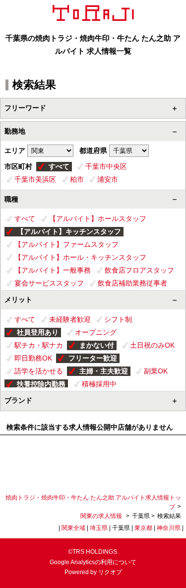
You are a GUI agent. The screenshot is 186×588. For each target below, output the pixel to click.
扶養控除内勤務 (41, 384)
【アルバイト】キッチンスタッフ (69, 231)
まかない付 (96, 345)
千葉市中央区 (106, 166)
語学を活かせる (38, 371)
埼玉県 (99, 527)
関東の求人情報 (102, 516)
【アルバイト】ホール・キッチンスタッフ (80, 257)
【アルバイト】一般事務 (52, 270)
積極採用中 (99, 384)
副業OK (156, 371)
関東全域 (73, 527)
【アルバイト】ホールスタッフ (97, 218)
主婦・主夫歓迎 (103, 371)
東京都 (143, 527)
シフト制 (118, 319)
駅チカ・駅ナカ (38, 345)
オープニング (96, 332)
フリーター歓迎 (92, 358)
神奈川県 (169, 527)
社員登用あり (38, 332)
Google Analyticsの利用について (93, 562)
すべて (59, 166)
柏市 (77, 179)
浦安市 (107, 179)
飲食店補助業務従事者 (132, 283)
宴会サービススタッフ (49, 283)
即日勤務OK (33, 358)
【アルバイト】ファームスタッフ (66, 244)
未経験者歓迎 (70, 319)
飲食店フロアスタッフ (139, 270)
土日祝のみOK (152, 345)
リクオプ (110, 572)
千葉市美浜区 (35, 179)
